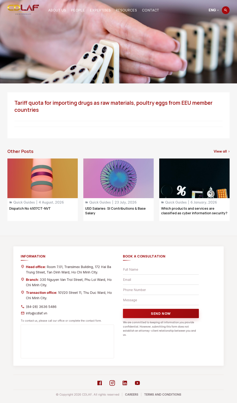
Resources (126, 10)
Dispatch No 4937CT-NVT (30, 208)
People (78, 10)
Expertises (100, 10)
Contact (150, 10)
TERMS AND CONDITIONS (162, 394)
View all (222, 151)
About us (57, 10)
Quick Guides (24, 202)
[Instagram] (112, 383)
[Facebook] (100, 383)
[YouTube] (137, 383)
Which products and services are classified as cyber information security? (194, 210)
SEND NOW (161, 313)
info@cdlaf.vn (36, 313)
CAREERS (131, 394)
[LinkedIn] (125, 383)
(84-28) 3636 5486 (41, 307)
